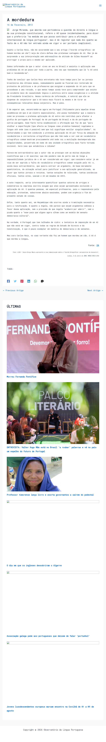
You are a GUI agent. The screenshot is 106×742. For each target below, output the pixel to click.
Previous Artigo (13, 290)
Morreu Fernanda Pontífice (21, 376)
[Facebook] (8, 281)
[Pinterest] (22, 281)
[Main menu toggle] (100, 5)
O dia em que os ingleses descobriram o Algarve (34, 565)
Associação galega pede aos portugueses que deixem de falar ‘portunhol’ (48, 636)
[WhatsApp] (35, 281)
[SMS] (42, 281)
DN (98, 245)
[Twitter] (15, 281)
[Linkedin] (28, 281)
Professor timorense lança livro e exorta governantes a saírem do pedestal (50, 494)
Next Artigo (95, 290)
